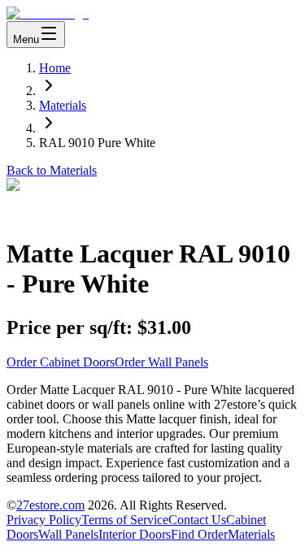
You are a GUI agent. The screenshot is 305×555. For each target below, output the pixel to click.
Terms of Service (124, 520)
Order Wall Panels (161, 362)
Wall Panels (68, 534)
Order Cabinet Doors (61, 362)
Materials (62, 105)
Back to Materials (52, 170)
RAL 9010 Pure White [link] (97, 143)
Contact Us (197, 520)
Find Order (199, 534)
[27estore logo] (48, 13)
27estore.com (50, 505)
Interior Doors (134, 534)
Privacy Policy (44, 520)
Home (55, 68)
